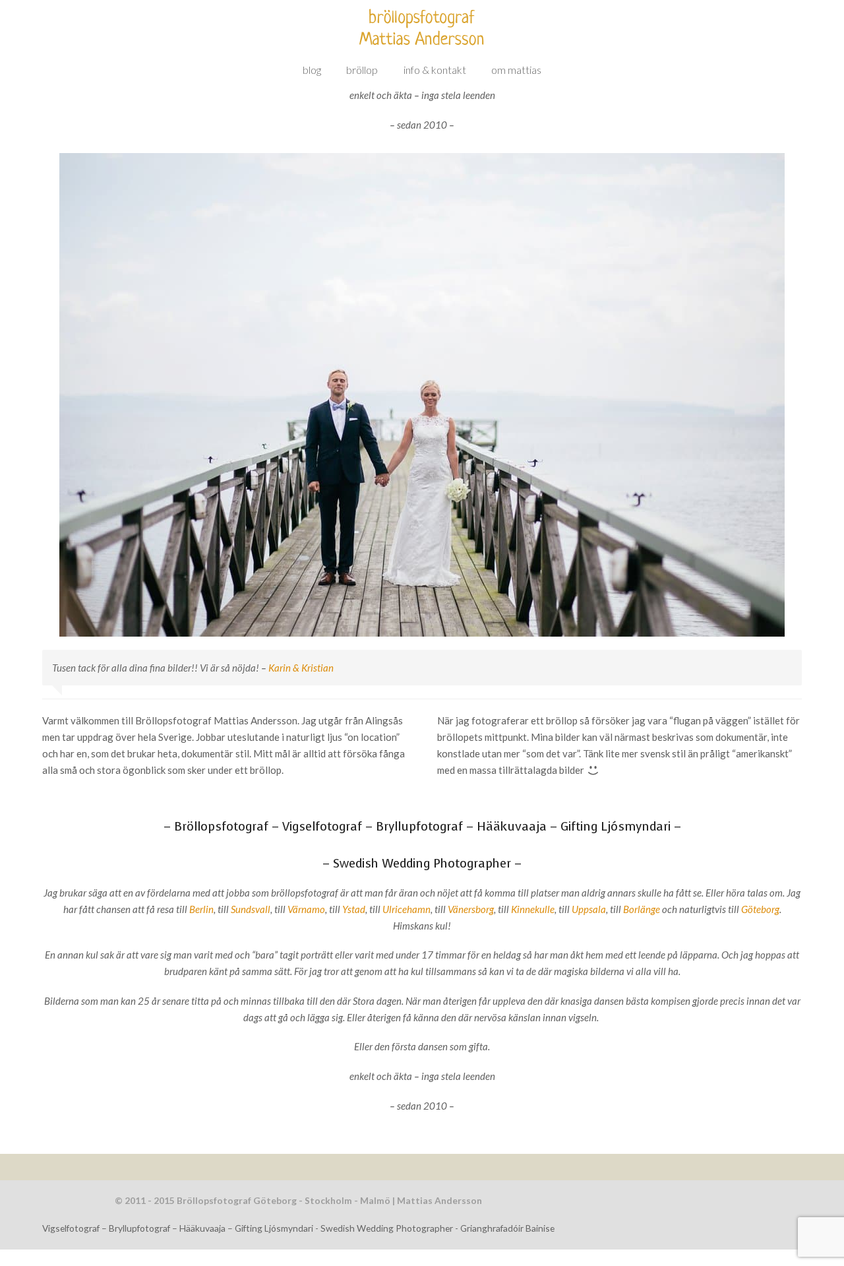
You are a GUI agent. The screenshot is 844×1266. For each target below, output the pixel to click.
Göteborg (760, 909)
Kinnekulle (533, 909)
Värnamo (306, 909)
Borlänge (641, 909)
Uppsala (589, 909)
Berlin (201, 909)
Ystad (353, 909)
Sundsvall (250, 909)
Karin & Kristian (301, 668)
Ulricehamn (406, 909)
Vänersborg (471, 909)
